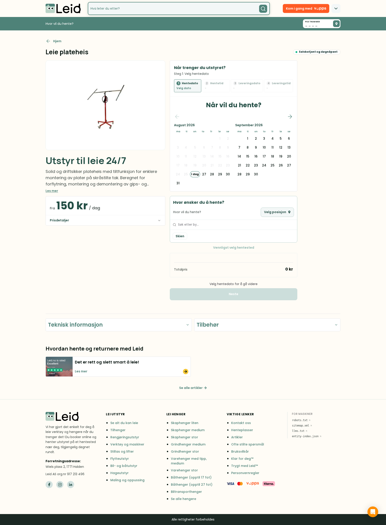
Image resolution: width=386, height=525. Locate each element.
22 (248, 165)
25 (273, 165)
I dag (195, 174)
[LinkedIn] (70, 484)
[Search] (263, 9)
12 (280, 147)
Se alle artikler (191, 388)
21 (239, 165)
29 (220, 174)
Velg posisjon (275, 212)
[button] (118, 367)
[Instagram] (59, 484)
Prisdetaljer (59, 220)
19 (280, 156)
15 (247, 156)
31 (178, 183)
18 (272, 156)
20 (289, 156)
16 (256, 156)
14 (239, 156)
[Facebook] (49, 484)
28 (212, 174)
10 (264, 147)
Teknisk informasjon (75, 324)
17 (264, 156)
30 (228, 174)
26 (281, 165)
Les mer (52, 191)
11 (272, 147)
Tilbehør (208, 324)
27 (204, 174)
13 (289, 147)
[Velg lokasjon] (336, 23)
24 (264, 165)
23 (256, 165)
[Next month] (290, 116)
